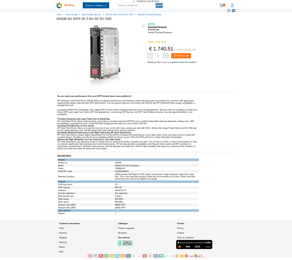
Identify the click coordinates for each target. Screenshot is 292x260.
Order (61, 228)
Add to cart (182, 55)
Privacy (180, 228)
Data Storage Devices (91, 14)
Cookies (180, 233)
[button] (143, 26)
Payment (63, 233)
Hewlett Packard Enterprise (149, 14)
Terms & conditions (185, 237)
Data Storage (72, 14)
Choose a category (95, 5)
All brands (122, 233)
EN (233, 10)
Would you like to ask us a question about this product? (172, 62)
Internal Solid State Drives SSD (119, 14)
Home (59, 14)
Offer (61, 252)
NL (229, 10)
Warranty (63, 242)
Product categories (126, 228)
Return (62, 247)
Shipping (63, 237)
